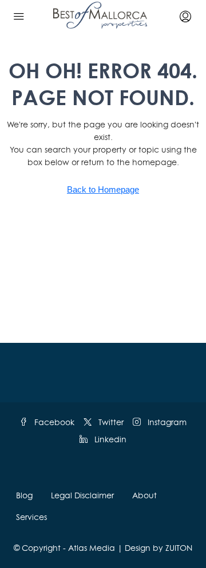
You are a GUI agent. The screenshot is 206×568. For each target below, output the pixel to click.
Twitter (110, 422)
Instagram (166, 422)
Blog (24, 495)
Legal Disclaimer (82, 495)
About (144, 495)
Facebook (53, 422)
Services (31, 517)
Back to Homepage (103, 189)
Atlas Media (91, 548)
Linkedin (109, 439)
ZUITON (178, 548)
